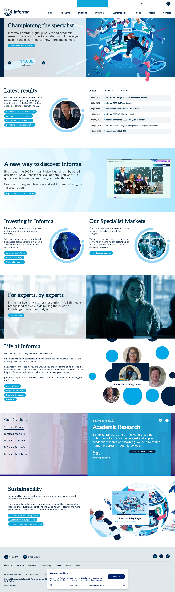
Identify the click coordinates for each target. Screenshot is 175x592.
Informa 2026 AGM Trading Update (120, 114)
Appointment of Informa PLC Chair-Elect (122, 109)
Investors (99, 12)
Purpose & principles (15, 390)
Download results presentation (20, 124)
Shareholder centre (14, 262)
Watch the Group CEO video (18, 116)
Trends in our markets (101, 253)
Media (152, 12)
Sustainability (119, 12)
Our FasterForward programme (24, 515)
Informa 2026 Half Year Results (119, 103)
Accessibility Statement (12, 574)
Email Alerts (155, 556)
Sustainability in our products (22, 519)
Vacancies (10, 399)
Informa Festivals (14, 447)
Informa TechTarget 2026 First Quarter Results (125, 120)
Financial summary (14, 257)
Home (49, 12)
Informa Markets (14, 433)
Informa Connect (14, 440)
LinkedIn (161, 556)
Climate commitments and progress (26, 524)
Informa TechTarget (16, 454)
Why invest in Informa (15, 253)
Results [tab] (124, 90)
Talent (137, 12)
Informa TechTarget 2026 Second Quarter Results (126, 97)
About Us (65, 12)
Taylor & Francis (14, 427)
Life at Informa (12, 386)
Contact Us (14, 557)
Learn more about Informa (21, 45)
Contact (167, 12)
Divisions (82, 12)
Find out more (16, 315)
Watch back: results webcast (18, 120)
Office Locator (34, 557)
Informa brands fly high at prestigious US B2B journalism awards (132, 125)
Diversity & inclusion (15, 395)
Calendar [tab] (108, 90)
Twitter (168, 556)
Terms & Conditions (32, 574)
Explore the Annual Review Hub (20, 193)
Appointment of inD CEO (116, 131)
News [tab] (92, 90)
